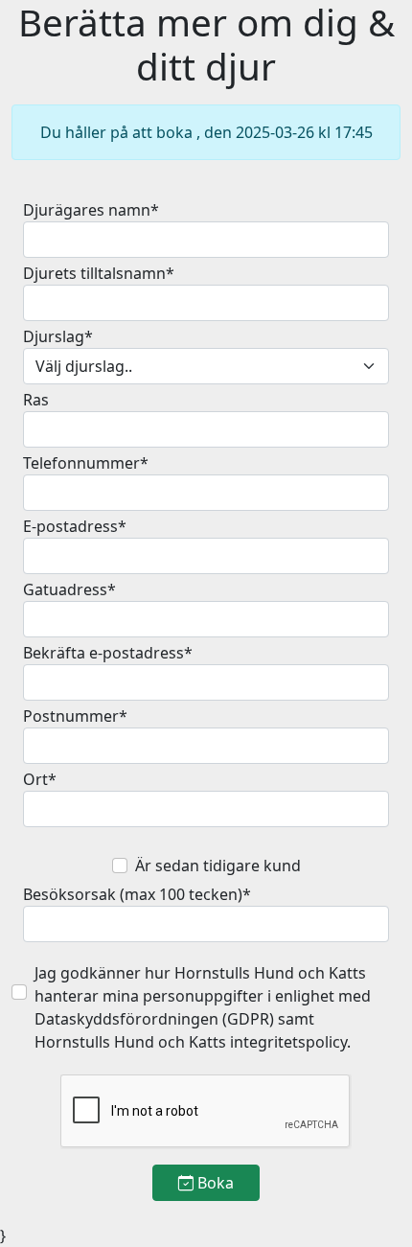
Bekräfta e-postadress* (108, 652)
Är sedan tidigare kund (218, 865)
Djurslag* (58, 336)
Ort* (40, 779)
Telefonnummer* (86, 462)
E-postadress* (74, 526)
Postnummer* (75, 716)
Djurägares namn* (91, 209)
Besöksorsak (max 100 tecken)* (137, 894)
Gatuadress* (69, 589)
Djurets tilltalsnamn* (98, 273)
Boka (214, 1182)
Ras (36, 399)
